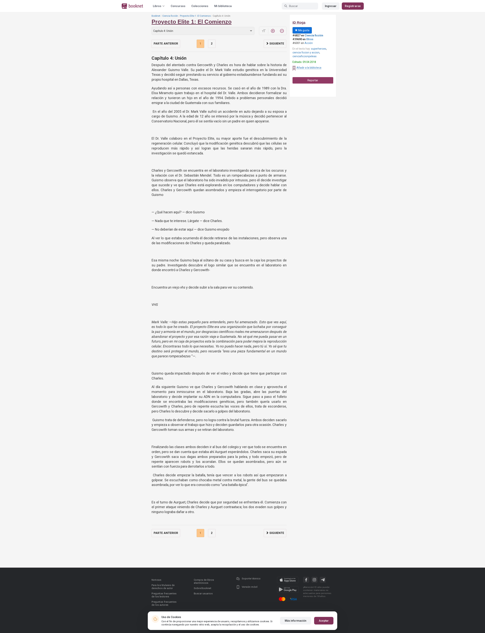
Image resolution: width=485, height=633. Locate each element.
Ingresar (330, 6)
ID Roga (299, 22)
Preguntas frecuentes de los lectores (164, 595)
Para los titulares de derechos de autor (163, 587)
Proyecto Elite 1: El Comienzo (195, 16)
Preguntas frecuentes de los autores (164, 603)
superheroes (318, 48)
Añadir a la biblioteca (308, 67)
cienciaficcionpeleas (305, 56)
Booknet (156, 16)
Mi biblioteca (223, 6)
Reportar (312, 80)
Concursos (178, 6)
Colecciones (199, 6)
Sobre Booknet (202, 588)
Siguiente (276, 43)
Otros (309, 39)
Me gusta (303, 30)
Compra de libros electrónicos (204, 581)
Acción (309, 43)
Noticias (156, 579)
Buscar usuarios (203, 593)
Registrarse (353, 6)
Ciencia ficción (170, 16)
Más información (296, 620)
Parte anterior (166, 43)
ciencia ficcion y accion (306, 52)
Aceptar (324, 620)
